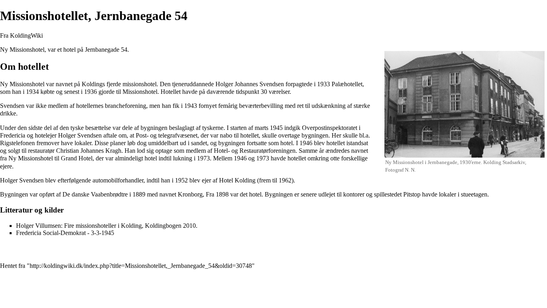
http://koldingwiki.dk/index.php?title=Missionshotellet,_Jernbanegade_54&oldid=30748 (141, 265)
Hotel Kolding (237, 180)
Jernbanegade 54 (106, 49)
